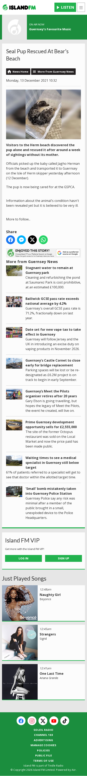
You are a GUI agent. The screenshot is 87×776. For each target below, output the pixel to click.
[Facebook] (21, 720)
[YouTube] (53, 720)
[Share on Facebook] (10, 239)
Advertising (43, 740)
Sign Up (63, 558)
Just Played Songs (24, 578)
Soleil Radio (44, 730)
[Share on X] (32, 239)
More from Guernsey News (56, 71)
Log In (23, 558)
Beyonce (45, 599)
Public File (43, 755)
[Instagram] (32, 720)
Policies (43, 750)
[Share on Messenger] (21, 239)
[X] (42, 720)
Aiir (74, 770)
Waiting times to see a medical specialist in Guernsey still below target (52, 463)
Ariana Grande (49, 678)
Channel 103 (43, 735)
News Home (20, 71)
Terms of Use (43, 760)
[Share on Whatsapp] (43, 239)
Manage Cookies (43, 745)
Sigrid (43, 638)
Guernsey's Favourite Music (50, 29)
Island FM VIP (22, 540)
